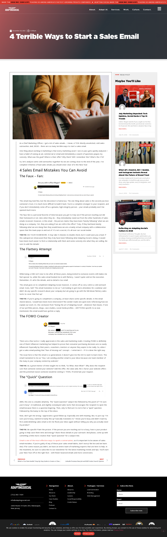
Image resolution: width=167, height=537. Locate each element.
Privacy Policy (118, 530)
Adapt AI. (103, 10)
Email (119, 499)
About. (92, 10)
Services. (115, 10)
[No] (163, 531)
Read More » (123, 129)
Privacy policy (88, 533)
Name (119, 490)
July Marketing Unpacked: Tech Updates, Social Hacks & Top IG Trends (133, 116)
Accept (77, 533)
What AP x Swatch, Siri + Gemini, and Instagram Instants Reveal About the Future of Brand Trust (134, 172)
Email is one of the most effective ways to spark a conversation (46, 440)
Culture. (136, 10)
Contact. (147, 10)
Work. (126, 10)
